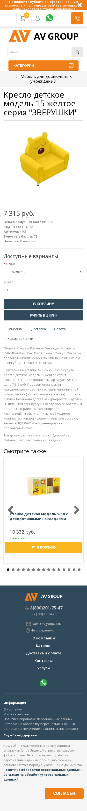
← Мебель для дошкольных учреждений (43, 79)
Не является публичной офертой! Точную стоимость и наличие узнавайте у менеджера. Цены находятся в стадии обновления (43, 5)
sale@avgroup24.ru (46, 624)
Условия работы (16, 714)
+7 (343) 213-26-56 (44, 614)
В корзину (43, 304)
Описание (15, 329)
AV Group (56, 36)
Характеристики (20, 338)
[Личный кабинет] (37, 18)
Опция (10, 264)
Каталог (43, 645)
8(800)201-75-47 (46, 608)
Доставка (38, 329)
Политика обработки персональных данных (38, 719)
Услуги (43, 668)
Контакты (44, 660)
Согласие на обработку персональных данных (40, 724)
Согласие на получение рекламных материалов (41, 728)
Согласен (64, 793)
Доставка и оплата (43, 653)
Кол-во (8, 282)
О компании (43, 638)
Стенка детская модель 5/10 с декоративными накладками (39, 516)
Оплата (60, 329)
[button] (77, 18)
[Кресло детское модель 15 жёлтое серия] (43, 160)
